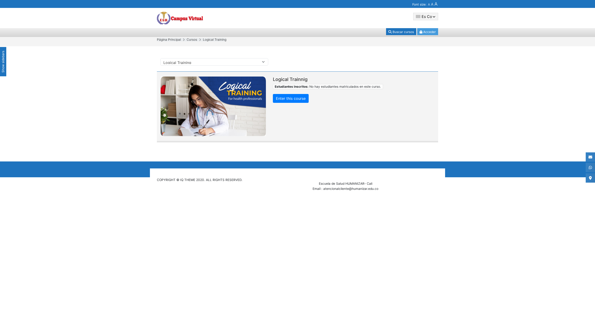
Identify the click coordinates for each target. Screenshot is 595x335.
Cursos (192, 39)
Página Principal (169, 39)
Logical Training (214, 39)
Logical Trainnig (290, 79)
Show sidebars (3, 62)
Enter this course (291, 98)
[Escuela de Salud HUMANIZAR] (180, 17)
